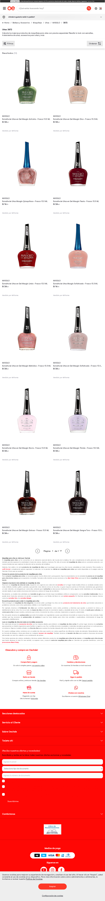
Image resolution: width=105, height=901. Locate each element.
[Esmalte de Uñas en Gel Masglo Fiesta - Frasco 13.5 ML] (78, 188)
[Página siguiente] (67, 551)
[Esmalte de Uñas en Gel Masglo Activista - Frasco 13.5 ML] (27, 105)
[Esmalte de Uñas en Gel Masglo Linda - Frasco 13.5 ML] (27, 270)
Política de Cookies (34, 879)
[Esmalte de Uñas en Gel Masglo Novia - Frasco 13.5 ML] (27, 434)
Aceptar (52, 886)
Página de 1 (51, 551)
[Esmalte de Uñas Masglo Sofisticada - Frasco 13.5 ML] (78, 270)
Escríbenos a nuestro (76, 696)
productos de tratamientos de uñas (74, 603)
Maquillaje (37, 23)
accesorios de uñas (25, 624)
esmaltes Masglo (25, 598)
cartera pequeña (69, 596)
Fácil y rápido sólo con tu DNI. (76, 680)
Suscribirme (13, 801)
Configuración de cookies (52, 896)
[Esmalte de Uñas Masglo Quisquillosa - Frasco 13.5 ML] (27, 188)
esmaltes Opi (12, 598)
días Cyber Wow (72, 578)
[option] (52, 1)
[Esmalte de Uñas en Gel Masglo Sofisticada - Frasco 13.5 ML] (78, 352)
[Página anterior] (37, 551)
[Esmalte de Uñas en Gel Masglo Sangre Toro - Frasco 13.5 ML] (78, 517)
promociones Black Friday (10, 642)
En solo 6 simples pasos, (29, 665)
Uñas (47, 23)
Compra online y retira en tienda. (29, 680)
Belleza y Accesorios (21, 23)
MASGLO (56, 23)
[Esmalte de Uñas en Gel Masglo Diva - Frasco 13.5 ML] (78, 105)
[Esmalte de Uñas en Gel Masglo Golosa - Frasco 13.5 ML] (27, 517)
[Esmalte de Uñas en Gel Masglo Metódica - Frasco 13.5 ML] (27, 352)
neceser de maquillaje (45, 633)
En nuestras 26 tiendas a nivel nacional (76, 665)
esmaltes (60, 585)
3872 (65, 23)
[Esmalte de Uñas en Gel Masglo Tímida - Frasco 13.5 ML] (78, 434)
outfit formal (6, 569)
